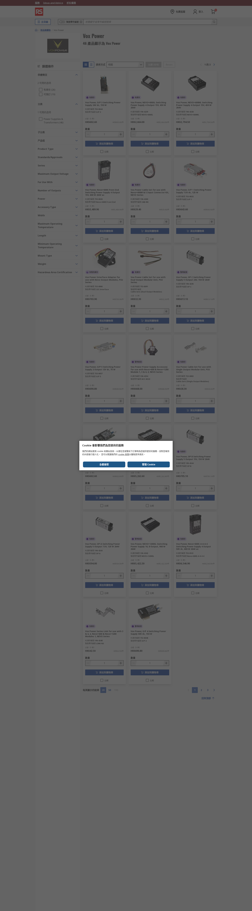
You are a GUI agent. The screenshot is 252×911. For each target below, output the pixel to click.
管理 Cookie (148, 464)
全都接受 (104, 464)
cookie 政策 (123, 454)
